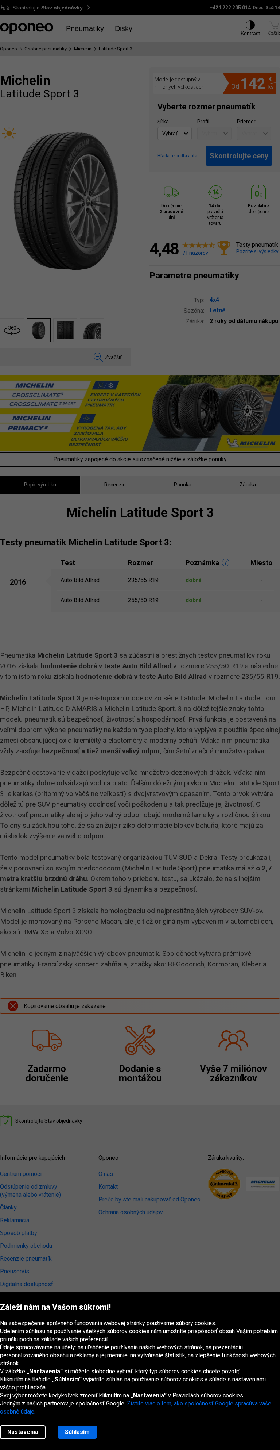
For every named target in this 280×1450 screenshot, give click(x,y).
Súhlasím (77, 1431)
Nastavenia (22, 1431)
